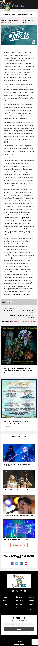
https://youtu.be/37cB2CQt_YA (22, 294)
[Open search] (29, 6)
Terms (22, 644)
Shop (17, 608)
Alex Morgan (11, 223)
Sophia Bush (25, 218)
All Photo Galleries (18, 545)
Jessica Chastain (21, 212)
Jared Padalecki (9, 215)
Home (5, 597)
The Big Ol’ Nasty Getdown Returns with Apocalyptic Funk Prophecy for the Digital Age (18, 370)
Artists (9, 302)
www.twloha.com (12, 186)
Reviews (19, 604)
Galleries (19, 597)
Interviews (19, 601)
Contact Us (31, 608)
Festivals (7, 426)
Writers (31, 604)
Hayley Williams (12, 232)
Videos (31, 601)
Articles (5, 601)
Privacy (16, 644)
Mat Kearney (20, 220)
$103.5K (14, 258)
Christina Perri (26, 226)
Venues (31, 597)
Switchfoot (10, 229)
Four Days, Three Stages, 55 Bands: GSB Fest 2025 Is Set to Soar (17, 422)
